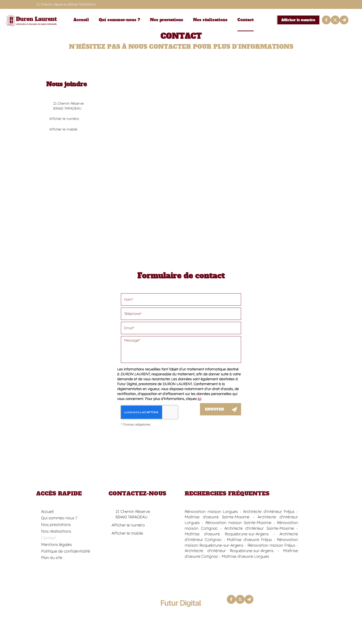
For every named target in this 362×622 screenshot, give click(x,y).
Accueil (81, 20)
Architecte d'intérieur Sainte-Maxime (259, 528)
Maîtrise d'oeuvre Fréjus (249, 539)
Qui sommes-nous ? (119, 20)
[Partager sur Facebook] (326, 20)
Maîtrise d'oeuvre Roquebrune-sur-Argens (227, 533)
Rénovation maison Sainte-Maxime (238, 522)
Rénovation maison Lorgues (211, 511)
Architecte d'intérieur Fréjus (269, 511)
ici (199, 398)
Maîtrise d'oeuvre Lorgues (245, 556)
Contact (245, 20)
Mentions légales (56, 544)
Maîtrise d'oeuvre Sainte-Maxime (217, 516)
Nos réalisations (210, 20)
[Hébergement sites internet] (181, 612)
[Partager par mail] (344, 20)
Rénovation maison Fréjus (271, 545)
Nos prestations (166, 20)
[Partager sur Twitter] (335, 20)
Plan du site (51, 557)
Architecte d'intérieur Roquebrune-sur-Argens (229, 550)
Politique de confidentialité (65, 551)
